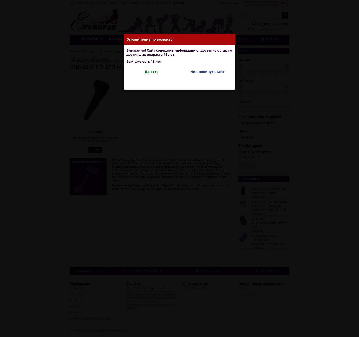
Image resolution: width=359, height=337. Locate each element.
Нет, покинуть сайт (207, 71)
